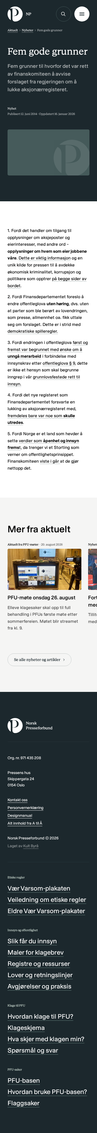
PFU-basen (24, 1080)
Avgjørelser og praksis (39, 986)
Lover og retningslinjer (40, 975)
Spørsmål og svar (33, 1050)
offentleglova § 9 (59, 363)
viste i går (50, 461)
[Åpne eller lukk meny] (81, 14)
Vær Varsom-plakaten (39, 888)
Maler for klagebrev (36, 952)
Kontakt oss (17, 799)
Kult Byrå (31, 845)
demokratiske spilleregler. (33, 331)
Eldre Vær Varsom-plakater (46, 911)
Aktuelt (13, 30)
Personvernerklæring (25, 807)
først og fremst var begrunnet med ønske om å (48, 349)
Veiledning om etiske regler (47, 899)
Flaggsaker (24, 1103)
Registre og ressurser (39, 963)
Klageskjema (26, 1028)
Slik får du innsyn (32, 941)
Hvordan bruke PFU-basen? (47, 1092)
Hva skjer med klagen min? (46, 1039)
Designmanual (20, 815)
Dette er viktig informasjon (45, 258)
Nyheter (27, 30)
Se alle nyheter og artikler (37, 659)
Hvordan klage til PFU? (40, 1016)
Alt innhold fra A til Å (25, 823)
